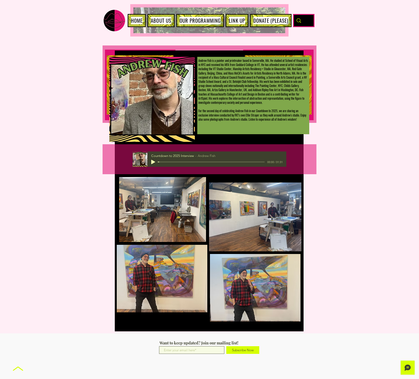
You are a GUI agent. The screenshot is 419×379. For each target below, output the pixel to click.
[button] (161, 20)
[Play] (153, 162)
